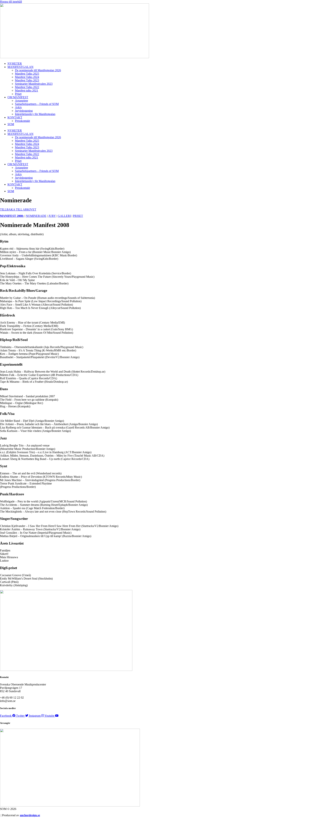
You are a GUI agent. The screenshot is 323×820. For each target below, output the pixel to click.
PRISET (78, 215)
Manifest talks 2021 (26, 90)
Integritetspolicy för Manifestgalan (35, 114)
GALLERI (64, 215)
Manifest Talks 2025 (27, 73)
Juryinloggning (24, 110)
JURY (52, 215)
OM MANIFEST (17, 97)
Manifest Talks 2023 (27, 80)
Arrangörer (21, 100)
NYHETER (14, 63)
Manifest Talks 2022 (27, 87)
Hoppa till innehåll (11, 1)
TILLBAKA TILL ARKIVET (18, 209)
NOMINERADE (36, 215)
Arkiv (18, 107)
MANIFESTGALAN (20, 66)
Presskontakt (22, 120)
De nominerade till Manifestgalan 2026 (38, 70)
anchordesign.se (30, 815)
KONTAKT (14, 117)
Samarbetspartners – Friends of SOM (37, 104)
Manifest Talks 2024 (27, 77)
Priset (18, 93)
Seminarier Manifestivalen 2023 (34, 83)
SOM (10, 124)
